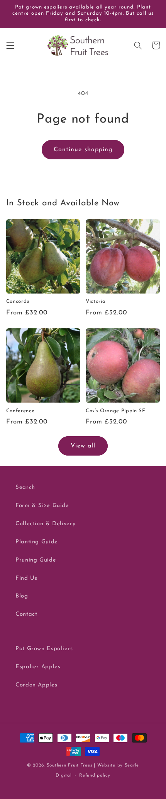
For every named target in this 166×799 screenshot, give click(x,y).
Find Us (26, 578)
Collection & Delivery (45, 524)
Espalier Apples (37, 667)
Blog (21, 596)
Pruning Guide (35, 560)
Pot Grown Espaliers (44, 649)
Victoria (95, 301)
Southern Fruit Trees (70, 765)
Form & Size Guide (42, 506)
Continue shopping (83, 150)
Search (25, 487)
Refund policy (94, 775)
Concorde (18, 301)
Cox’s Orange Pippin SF (116, 410)
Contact (26, 614)
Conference (20, 410)
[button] (10, 45)
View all (83, 446)
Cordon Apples (36, 685)
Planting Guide (36, 542)
